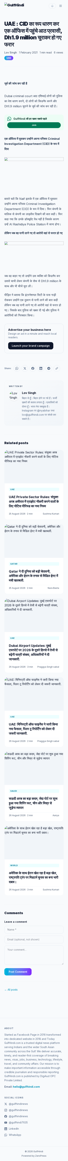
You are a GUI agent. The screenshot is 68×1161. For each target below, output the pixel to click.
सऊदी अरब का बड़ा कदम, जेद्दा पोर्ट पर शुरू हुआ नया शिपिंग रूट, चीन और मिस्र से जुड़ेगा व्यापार (33, 803)
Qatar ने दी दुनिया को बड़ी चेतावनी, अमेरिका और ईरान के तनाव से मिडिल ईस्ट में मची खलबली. (33, 575)
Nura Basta (53, 588)
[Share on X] (25, 368)
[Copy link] (56, 368)
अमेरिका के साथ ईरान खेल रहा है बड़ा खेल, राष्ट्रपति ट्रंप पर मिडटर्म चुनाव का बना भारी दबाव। (33, 877)
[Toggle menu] (60, 6)
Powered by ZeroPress (34, 1155)
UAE (9, 58)
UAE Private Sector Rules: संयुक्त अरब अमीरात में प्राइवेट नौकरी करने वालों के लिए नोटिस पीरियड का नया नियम (34, 501)
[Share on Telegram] (49, 368)
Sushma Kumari (51, 513)
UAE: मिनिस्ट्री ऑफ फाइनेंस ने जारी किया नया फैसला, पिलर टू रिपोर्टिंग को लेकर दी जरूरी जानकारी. (33, 728)
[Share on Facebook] (33, 368)
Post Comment (18, 971)
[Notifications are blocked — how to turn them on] (52, 6)
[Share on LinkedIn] (41, 368)
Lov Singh (10, 52)
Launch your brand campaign (31, 345)
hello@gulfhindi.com (26, 1086)
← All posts (11, 989)
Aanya (56, 815)
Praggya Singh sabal (48, 666)
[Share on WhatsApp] (17, 368)
